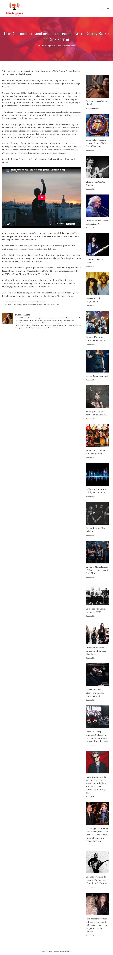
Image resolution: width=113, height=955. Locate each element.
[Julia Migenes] (14, 8)
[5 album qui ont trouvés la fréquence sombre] (97, 484)
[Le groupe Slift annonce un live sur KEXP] (97, 603)
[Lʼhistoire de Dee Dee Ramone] (97, 176)
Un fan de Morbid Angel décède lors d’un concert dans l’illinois (97, 570)
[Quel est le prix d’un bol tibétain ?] (97, 96)
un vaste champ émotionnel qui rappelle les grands (25, 302)
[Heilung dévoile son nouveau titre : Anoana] (97, 406)
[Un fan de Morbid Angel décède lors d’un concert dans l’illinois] (97, 561)
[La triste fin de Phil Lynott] (97, 254)
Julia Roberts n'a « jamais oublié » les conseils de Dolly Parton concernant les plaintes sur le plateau (97, 925)
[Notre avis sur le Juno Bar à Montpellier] (97, 445)
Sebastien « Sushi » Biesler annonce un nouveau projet (95, 692)
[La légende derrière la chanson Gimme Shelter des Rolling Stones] (97, 135)
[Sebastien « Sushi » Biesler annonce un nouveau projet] (97, 684)
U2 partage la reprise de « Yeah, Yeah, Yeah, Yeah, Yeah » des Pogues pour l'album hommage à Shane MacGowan (97, 835)
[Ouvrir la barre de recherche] (102, 8)
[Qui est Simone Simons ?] (97, 371)
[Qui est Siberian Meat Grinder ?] (97, 523)
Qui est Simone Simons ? (97, 376)
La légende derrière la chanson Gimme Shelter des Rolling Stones (97, 143)
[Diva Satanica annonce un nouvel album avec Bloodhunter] (97, 642)
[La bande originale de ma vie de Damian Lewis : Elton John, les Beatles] (97, 871)
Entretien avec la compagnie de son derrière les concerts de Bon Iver (32, 304)
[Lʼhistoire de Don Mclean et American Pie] (97, 215)
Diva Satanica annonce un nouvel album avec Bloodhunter (96, 650)
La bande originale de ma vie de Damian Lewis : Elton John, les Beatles (97, 880)
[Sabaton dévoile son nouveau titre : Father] (97, 332)
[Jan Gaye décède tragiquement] (97, 293)
